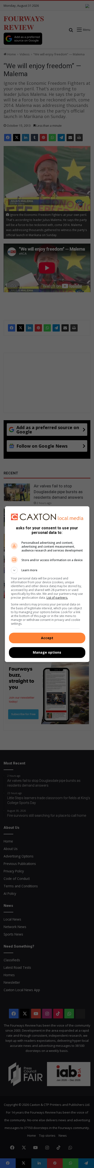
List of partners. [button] (57, 598)
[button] (47, 570)
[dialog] (47, 584)
